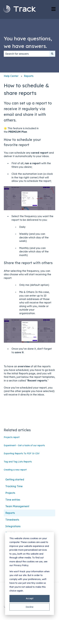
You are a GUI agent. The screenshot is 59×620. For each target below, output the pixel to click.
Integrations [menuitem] (12, 526)
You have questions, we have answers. (28, 42)
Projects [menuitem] (10, 492)
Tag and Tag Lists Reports (18, 461)
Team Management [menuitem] (17, 506)
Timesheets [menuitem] (12, 519)
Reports (28, 76)
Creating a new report (15, 469)
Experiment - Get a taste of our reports (24, 445)
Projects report (12, 437)
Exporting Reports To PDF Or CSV (21, 453)
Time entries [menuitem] (12, 499)
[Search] (52, 54)
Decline (29, 607)
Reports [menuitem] (10, 512)
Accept (29, 598)
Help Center (11, 76)
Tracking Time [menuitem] (14, 486)
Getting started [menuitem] (14, 479)
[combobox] (26, 54)
